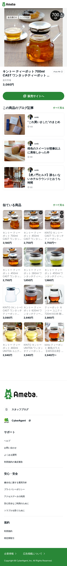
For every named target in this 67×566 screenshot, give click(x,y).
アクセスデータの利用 (14, 496)
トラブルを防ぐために (14, 510)
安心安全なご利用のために (16, 503)
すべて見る (58, 107)
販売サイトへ (36, 96)
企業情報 (9, 553)
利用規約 (8, 531)
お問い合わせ (10, 447)
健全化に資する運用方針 (15, 482)
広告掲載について (32, 553)
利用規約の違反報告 (13, 462)
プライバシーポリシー (14, 489)
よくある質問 (10, 455)
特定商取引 (9, 538)
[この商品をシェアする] (61, 15)
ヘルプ (7, 440)
